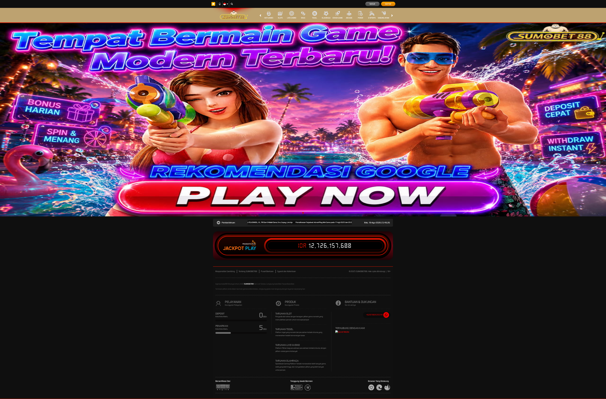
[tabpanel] (303, 119)
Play (250, 248)
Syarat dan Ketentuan (286, 271)
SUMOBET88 (249, 284)
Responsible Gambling (225, 271)
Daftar (388, 4)
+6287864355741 (374, 315)
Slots (280, 18)
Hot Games (268, 18)
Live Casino (291, 18)
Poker (360, 18)
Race (303, 18)
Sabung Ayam (383, 18)
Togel (314, 18)
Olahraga (326, 18)
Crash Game (338, 18)
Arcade (349, 18)
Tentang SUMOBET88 (248, 271)
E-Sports (372, 18)
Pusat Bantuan (267, 271)
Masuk (372, 4)
